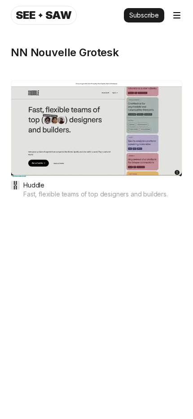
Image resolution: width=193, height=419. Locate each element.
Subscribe (144, 15)
